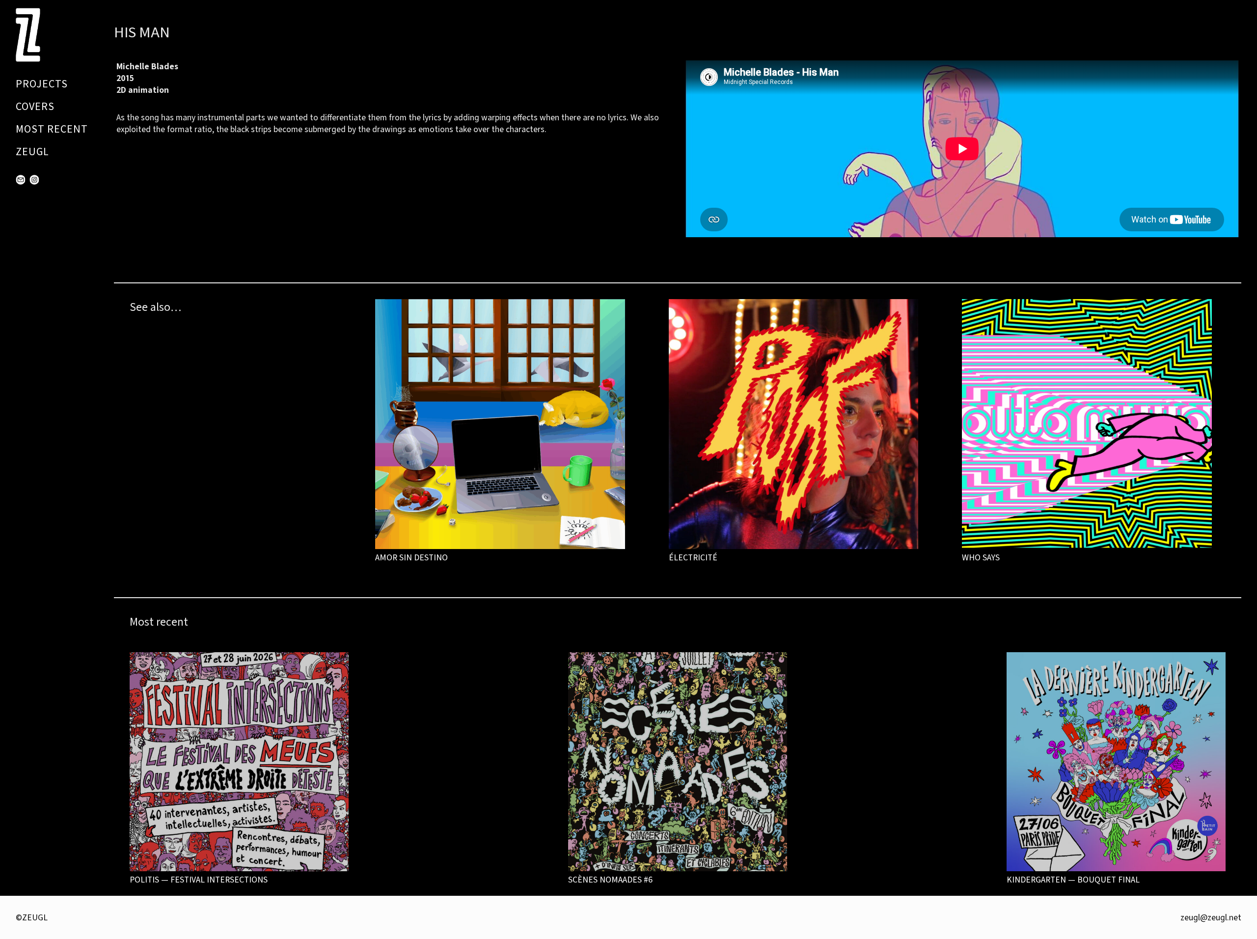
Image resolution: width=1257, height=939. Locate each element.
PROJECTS (42, 83)
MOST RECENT (52, 129)
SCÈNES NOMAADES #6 (610, 879)
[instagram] (34, 180)
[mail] (21, 180)
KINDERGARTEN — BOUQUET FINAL (1073, 879)
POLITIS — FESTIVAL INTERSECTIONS (199, 879)
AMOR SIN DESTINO (411, 557)
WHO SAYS (981, 557)
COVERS (35, 106)
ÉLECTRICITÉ (693, 557)
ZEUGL (32, 151)
